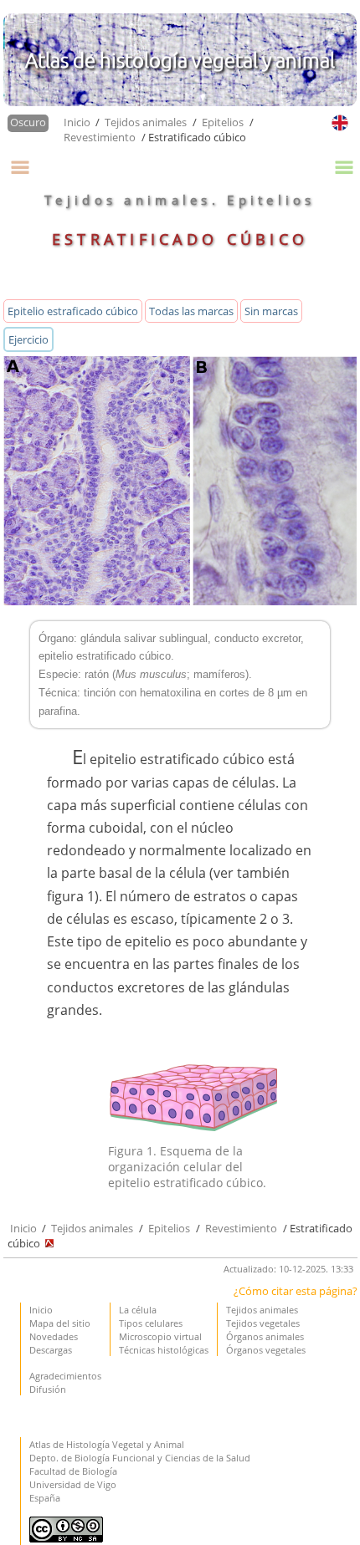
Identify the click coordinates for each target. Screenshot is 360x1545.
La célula (138, 1309)
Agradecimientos (65, 1375)
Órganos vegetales (266, 1350)
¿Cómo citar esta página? (295, 1290)
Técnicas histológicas (163, 1350)
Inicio (78, 122)
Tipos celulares (151, 1323)
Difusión (47, 1389)
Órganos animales (265, 1336)
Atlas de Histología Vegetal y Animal (106, 1444)
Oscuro (28, 122)
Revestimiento (100, 137)
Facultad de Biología (73, 1471)
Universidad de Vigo (72, 1484)
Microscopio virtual (160, 1336)
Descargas (50, 1350)
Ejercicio (28, 339)
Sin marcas (271, 311)
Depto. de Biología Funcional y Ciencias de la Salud (139, 1457)
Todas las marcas (191, 311)
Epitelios (223, 122)
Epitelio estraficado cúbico (73, 311)
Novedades (53, 1336)
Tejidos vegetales (263, 1323)
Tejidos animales (146, 122)
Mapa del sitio (59, 1323)
